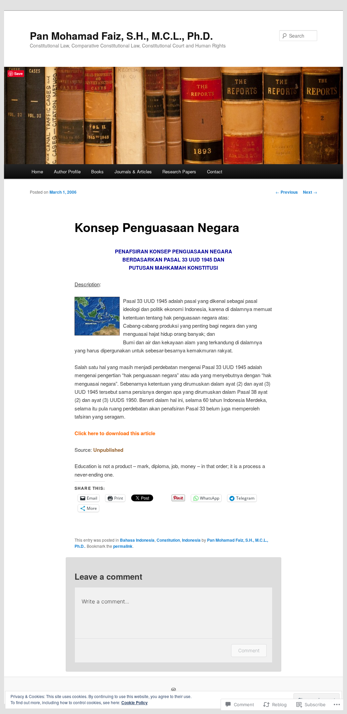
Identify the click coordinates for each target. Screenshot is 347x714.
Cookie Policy (134, 702)
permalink (122, 546)
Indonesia (191, 540)
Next (310, 192)
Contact (214, 171)
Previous (286, 192)
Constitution (168, 540)
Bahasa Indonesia (137, 540)
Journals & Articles (133, 171)
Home (37, 171)
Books (97, 171)
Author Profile (67, 171)
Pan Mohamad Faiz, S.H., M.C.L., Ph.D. (121, 35)
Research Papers (179, 171)
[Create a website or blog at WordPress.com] (173, 690)
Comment (249, 650)
